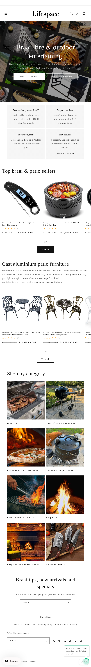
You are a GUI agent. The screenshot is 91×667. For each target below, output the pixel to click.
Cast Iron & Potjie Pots (58, 470)
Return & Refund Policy (66, 624)
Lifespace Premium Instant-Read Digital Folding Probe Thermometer (20, 224)
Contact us (30, 624)
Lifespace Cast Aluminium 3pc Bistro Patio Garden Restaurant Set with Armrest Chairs (21, 333)
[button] (6, 13)
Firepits (50, 517)
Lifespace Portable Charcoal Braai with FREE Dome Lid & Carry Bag (63, 224)
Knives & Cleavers (56, 564)
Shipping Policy (45, 624)
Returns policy (64, 153)
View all (45, 249)
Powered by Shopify (28, 661)
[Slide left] (39, 242)
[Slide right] (51, 242)
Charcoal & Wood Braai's (59, 423)
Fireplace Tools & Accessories (23, 564)
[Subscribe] (68, 602)
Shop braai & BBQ (29, 76)
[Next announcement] (86, 2)
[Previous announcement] (5, 2)
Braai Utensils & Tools (19, 517)
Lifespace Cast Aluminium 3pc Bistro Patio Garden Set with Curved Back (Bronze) (62, 333)
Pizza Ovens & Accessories (21, 470)
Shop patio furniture (62, 76)
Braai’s (11, 423)
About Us (18, 624)
